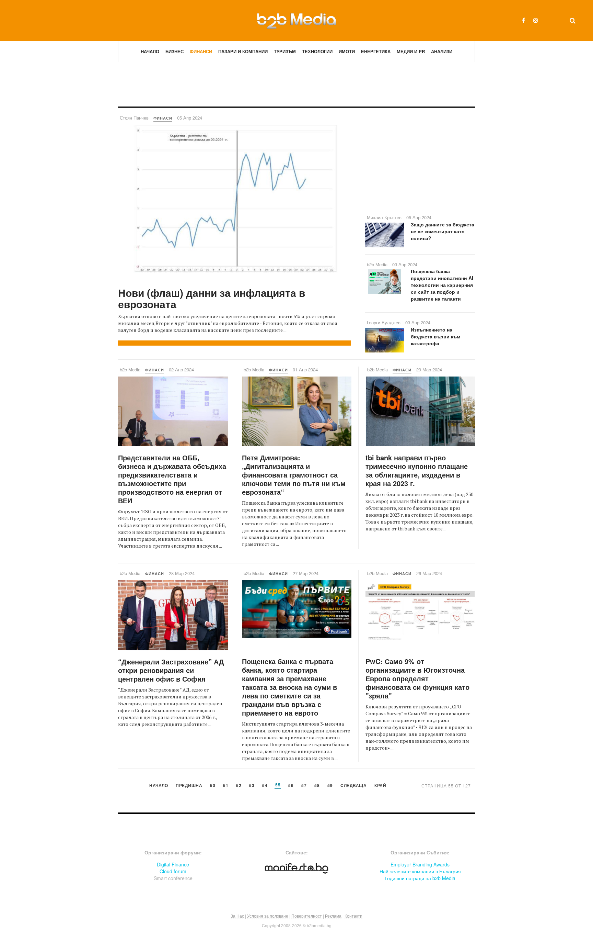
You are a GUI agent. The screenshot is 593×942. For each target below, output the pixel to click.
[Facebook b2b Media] (523, 20)
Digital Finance (173, 864)
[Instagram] (535, 20)
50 (212, 785)
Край (380, 785)
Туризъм (285, 51)
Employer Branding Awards (420, 864)
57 (303, 785)
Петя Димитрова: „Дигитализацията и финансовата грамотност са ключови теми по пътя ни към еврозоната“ (294, 474)
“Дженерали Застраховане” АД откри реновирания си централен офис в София (171, 670)
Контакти (353, 916)
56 (290, 785)
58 (316, 785)
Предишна (189, 785)
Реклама (333, 916)
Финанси (201, 51)
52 (238, 785)
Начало (150, 51)
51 (225, 785)
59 (330, 785)
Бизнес (174, 51)
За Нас (237, 916)
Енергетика (376, 51)
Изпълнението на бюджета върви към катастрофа (435, 336)
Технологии (317, 51)
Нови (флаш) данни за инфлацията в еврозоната (211, 298)
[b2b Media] (296, 20)
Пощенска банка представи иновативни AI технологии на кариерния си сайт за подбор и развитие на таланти (442, 285)
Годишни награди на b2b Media (420, 878)
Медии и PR (411, 51)
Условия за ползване (267, 916)
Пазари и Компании (243, 51)
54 (264, 785)
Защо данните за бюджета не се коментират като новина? (442, 231)
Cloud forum (173, 871)
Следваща (353, 785)
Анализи (441, 51)
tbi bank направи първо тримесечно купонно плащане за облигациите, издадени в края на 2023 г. (416, 470)
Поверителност (306, 916)
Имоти (347, 51)
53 (251, 785)
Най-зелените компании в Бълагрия (420, 871)
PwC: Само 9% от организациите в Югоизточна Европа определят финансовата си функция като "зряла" (417, 678)
